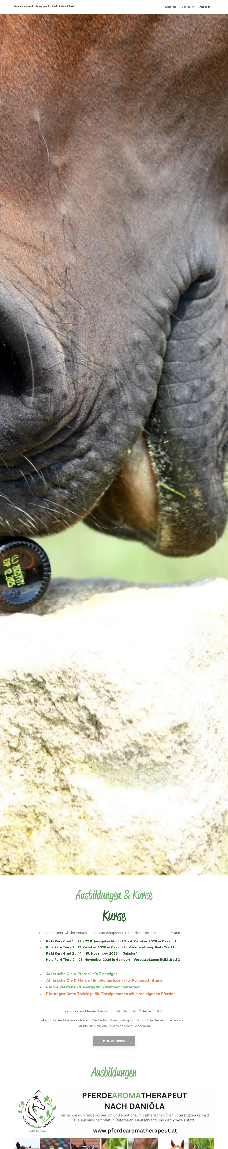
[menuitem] (170, 7)
